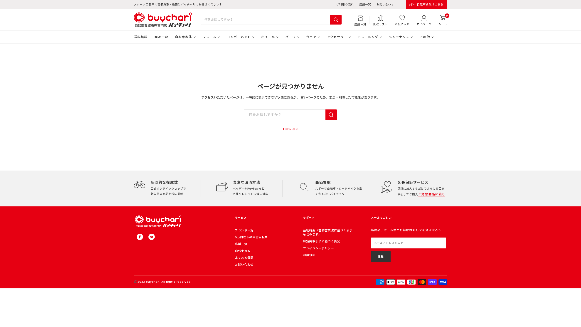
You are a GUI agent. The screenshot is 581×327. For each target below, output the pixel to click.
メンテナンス (399, 37)
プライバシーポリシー (318, 248)
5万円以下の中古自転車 (251, 237)
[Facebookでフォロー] (140, 237)
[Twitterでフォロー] (151, 237)
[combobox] (265, 20)
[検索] (336, 20)
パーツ (290, 37)
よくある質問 (244, 258)
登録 (381, 256)
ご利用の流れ (345, 4)
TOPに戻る (291, 129)
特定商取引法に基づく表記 (321, 241)
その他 (425, 37)
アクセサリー (337, 37)
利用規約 (309, 255)
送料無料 (141, 37)
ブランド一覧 (244, 230)
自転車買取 (242, 251)
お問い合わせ (385, 4)
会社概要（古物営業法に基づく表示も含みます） (327, 232)
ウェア (311, 37)
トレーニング (368, 37)
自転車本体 (183, 37)
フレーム (209, 37)
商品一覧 (161, 37)
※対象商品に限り (431, 194)
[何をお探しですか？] (331, 114)
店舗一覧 (365, 4)
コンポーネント (239, 37)
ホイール (268, 37)
